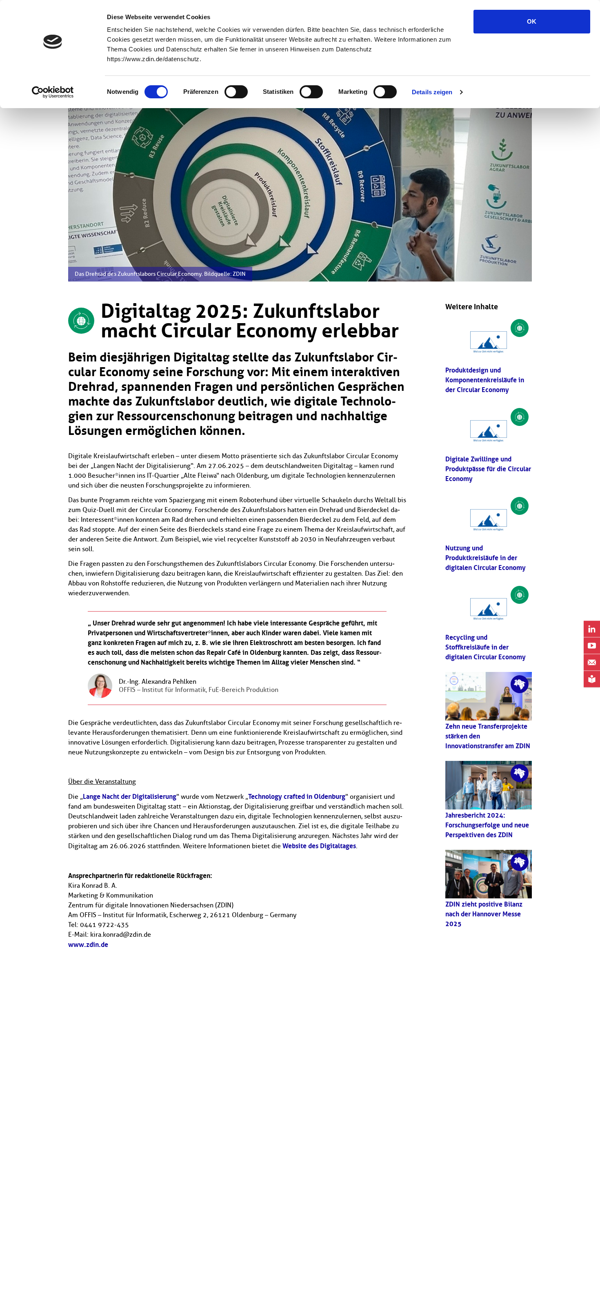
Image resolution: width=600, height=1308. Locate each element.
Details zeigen (432, 92)
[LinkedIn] (592, 629)
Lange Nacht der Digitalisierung (129, 796)
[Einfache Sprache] (592, 679)
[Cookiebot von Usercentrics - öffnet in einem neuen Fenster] (53, 92)
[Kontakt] (592, 662)
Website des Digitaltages (319, 846)
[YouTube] (592, 646)
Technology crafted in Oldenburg (296, 796)
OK (531, 21)
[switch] (236, 91)
